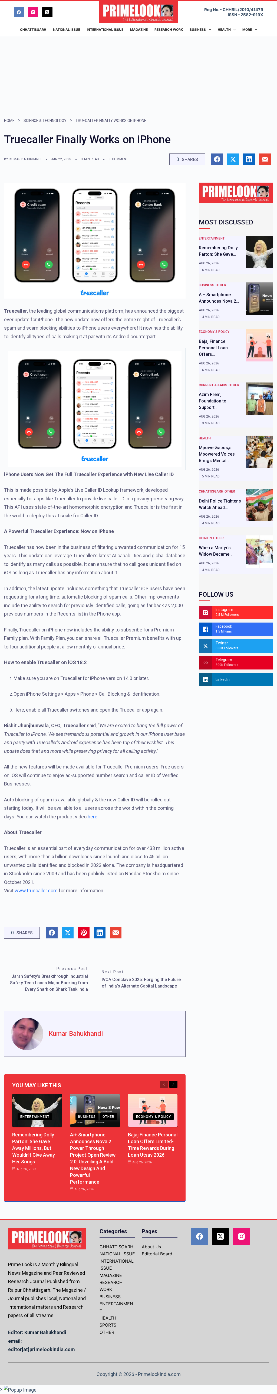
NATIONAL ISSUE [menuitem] (66, 30)
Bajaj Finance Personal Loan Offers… (213, 348)
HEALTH (205, 438)
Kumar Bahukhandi (25, 159)
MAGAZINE (111, 1275)
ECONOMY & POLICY (153, 1117)
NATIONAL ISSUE (117, 1253)
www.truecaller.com (36, 890)
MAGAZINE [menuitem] (139, 30)
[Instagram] (33, 12)
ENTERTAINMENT (35, 1117)
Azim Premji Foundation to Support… (212, 401)
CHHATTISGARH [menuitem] (33, 30)
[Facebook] (19, 12)
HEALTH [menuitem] (224, 30)
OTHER (108, 1117)
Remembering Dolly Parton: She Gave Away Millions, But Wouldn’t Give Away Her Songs (33, 1148)
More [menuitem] (247, 30)
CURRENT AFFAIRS (213, 385)
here (92, 816)
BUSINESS (87, 1117)
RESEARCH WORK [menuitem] (168, 30)
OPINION (205, 538)
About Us (151, 1246)
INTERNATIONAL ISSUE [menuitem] (105, 30)
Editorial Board (157, 1253)
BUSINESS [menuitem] (198, 30)
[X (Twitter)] (47, 12)
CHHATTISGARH (211, 491)
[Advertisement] (138, 77)
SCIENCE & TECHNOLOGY (45, 120)
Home (9, 120)
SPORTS (108, 1325)
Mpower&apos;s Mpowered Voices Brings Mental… (217, 454)
